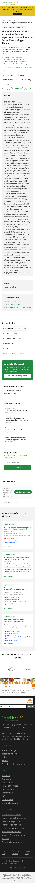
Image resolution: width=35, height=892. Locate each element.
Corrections (7, 792)
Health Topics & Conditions (14, 818)
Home (4, 20)
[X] (24, 867)
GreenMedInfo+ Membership (15, 764)
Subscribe (17, 467)
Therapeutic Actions (11, 824)
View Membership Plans (17, 376)
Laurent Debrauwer (10, 62)
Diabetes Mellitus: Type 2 (12, 539)
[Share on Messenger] (17, 88)
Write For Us (7, 799)
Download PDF (10, 80)
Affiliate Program (10, 803)
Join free (17, 14)
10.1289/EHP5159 (14, 305)
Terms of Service (15, 852)
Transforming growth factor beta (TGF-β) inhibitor (17, 637)
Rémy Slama (8, 60)
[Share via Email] (29, 88)
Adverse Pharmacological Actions (14, 837)
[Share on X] (12, 88)
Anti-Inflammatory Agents (13, 633)
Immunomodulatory (11, 635)
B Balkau (17, 64)
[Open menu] (31, 3)
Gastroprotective (10, 573)
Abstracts (11, 20)
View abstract (8, 546)
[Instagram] (11, 867)
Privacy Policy (8, 782)
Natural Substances (11, 814)
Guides (5, 757)
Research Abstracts (11, 753)
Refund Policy (27, 852)
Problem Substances (12, 842)
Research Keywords (11, 821)
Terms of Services (10, 786)
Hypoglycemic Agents (11, 571)
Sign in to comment (23, 492)
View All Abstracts (26, 514)
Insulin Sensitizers (24, 571)
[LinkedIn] (19, 867)
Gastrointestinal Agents (12, 541)
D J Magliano (25, 64)
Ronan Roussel (9, 64)
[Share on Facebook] (8, 88)
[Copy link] (25, 88)
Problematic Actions (11, 831)
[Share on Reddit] (21, 88)
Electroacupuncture (11, 543)
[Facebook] (15, 867)
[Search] (26, 3)
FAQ (3, 796)
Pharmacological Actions (14, 828)
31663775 (16, 301)
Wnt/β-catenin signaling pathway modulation (15, 602)
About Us (6, 775)
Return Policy (8, 789)
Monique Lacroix (19, 60)
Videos (5, 760)
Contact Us (7, 779)
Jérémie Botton (20, 57)
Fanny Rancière (9, 57)
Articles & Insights (10, 750)
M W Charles (22, 62)
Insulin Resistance (25, 569)
